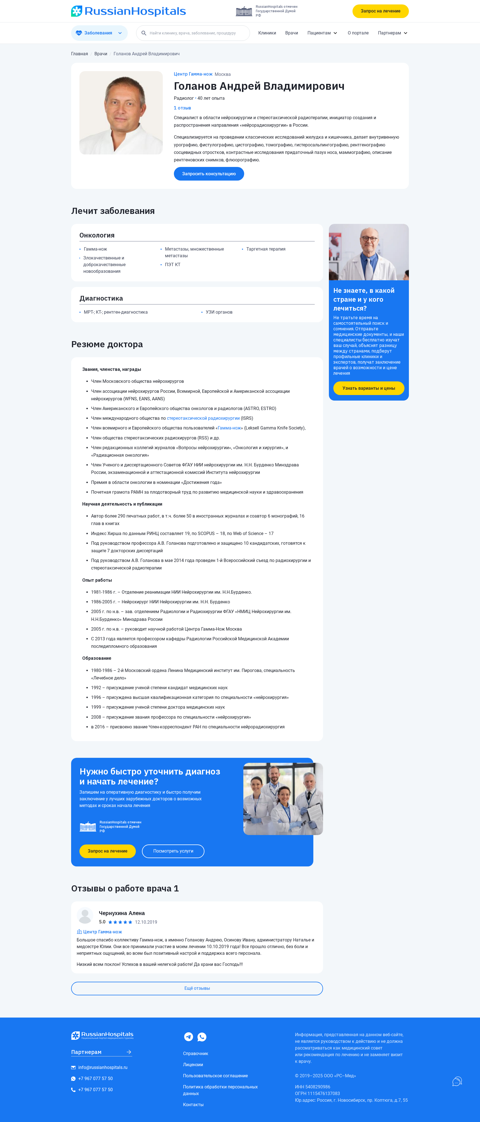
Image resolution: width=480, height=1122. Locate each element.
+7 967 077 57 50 (95, 1078)
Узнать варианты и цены (368, 388)
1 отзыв (182, 108)
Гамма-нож (229, 428)
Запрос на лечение (381, 11)
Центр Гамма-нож (193, 74)
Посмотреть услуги (173, 851)
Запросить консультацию (209, 173)
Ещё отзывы (197, 988)
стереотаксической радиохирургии (203, 418)
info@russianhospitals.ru (103, 1067)
